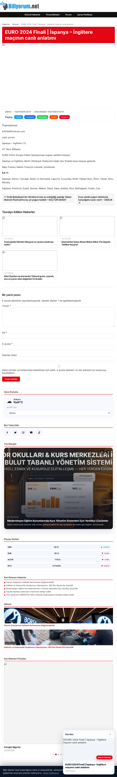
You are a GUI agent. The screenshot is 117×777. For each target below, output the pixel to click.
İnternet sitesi (9, 355)
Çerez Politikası (84, 14)
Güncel (15, 24)
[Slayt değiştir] (53, 754)
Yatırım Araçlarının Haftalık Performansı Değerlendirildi (30, 582)
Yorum (6, 305)
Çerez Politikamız (51, 773)
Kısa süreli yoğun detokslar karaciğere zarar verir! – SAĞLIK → (95, 199)
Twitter (18, 117)
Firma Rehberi (53, 14)
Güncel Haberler (32, 14)
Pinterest (64, 117)
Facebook (30, 117)
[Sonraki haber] (108, 452)
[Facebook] (7, 432)
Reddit (53, 117)
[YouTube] (31, 432)
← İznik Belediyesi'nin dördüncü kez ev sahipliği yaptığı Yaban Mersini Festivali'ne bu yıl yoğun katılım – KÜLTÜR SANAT (37, 198)
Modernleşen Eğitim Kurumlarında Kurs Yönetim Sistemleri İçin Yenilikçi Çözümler (42, 588)
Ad (4, 332)
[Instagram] (23, 432)
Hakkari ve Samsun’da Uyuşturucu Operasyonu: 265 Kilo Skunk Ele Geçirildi (39, 585)
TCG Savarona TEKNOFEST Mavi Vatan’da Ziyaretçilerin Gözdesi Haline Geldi (40, 595)
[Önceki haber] (102, 452)
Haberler (6, 24)
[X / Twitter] (15, 432)
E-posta (7, 343)
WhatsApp (43, 117)
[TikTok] (39, 432)
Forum (68, 14)
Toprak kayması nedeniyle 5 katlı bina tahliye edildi (28, 591)
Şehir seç (12, 407)
